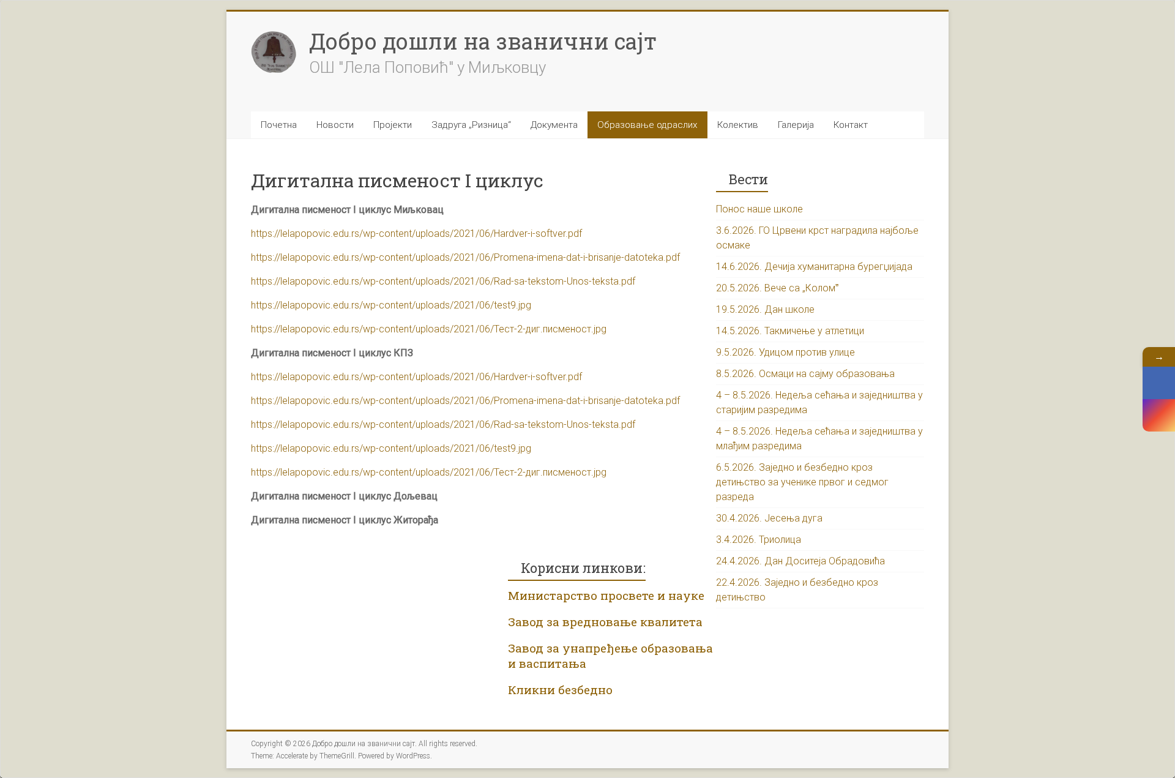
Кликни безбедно (560, 689)
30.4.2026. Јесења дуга (769, 518)
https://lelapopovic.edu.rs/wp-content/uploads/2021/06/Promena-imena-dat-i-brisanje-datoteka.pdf (465, 257)
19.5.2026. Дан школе (765, 309)
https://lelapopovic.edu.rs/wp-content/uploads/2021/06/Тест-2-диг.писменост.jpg (428, 329)
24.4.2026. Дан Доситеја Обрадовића (800, 561)
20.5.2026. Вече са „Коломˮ (777, 288)
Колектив (737, 124)
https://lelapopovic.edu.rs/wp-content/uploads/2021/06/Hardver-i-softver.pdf (416, 233)
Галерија (796, 124)
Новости (335, 124)
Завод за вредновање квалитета (605, 621)
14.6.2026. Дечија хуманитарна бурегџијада (814, 266)
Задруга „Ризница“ (471, 124)
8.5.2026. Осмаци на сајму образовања (805, 374)
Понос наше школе (759, 209)
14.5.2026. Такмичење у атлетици (790, 331)
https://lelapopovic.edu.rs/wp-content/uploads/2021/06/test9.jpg (391, 305)
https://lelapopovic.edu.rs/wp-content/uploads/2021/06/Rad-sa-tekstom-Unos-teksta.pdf (443, 281)
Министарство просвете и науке (606, 595)
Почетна (279, 124)
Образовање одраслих (647, 124)
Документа (554, 124)
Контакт (851, 124)
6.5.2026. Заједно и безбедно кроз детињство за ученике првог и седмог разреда (802, 482)
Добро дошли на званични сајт (483, 41)
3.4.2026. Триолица (758, 539)
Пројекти (392, 124)
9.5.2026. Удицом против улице (785, 352)
